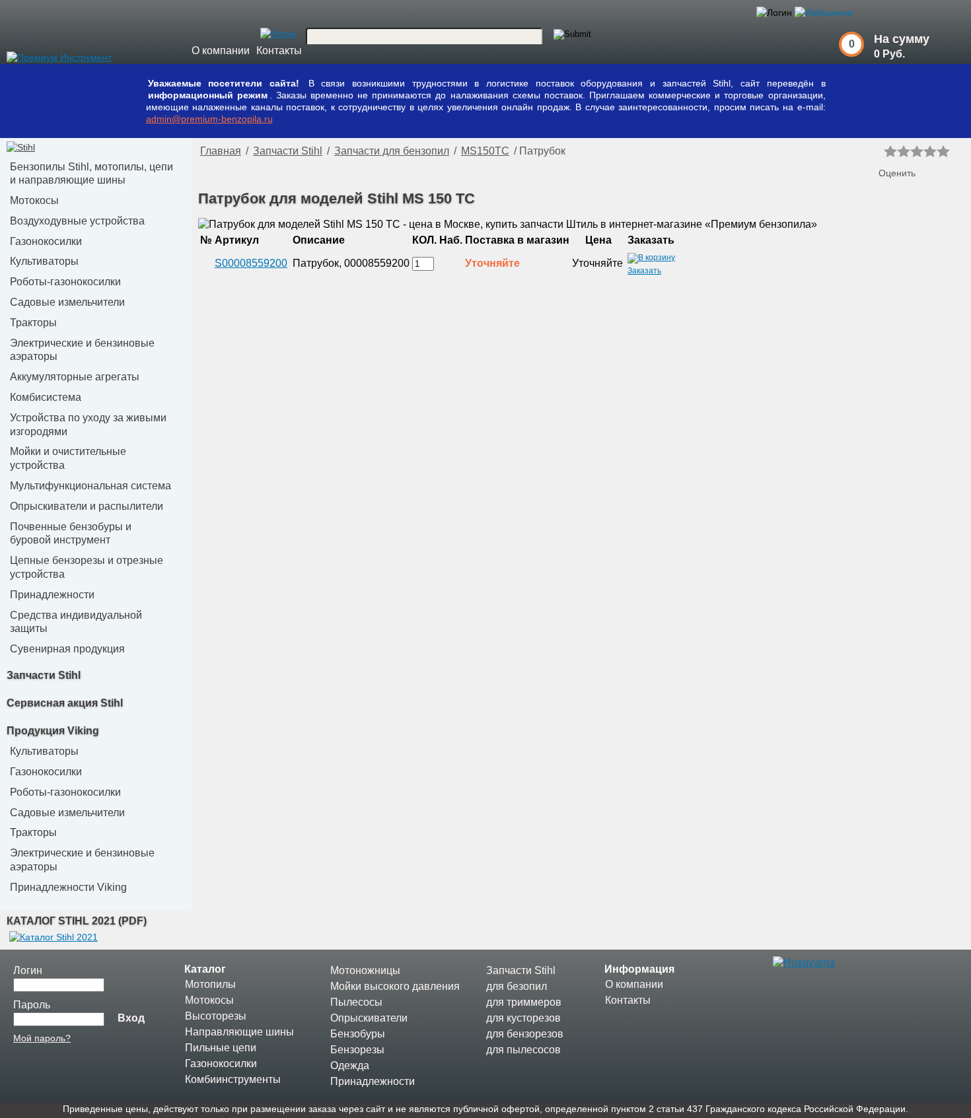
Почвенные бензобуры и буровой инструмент (70, 533)
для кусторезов (523, 1018)
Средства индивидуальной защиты (76, 622)
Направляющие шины (239, 1031)
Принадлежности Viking (68, 887)
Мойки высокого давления (395, 986)
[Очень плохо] (890, 151)
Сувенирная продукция (67, 648)
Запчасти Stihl (44, 675)
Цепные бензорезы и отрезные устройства (86, 567)
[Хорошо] (930, 151)
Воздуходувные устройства (77, 221)
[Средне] (916, 151)
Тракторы (33, 322)
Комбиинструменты (233, 1079)
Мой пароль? (42, 1038)
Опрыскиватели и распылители (86, 506)
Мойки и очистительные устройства (68, 458)
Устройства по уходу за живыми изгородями (88, 424)
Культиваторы (44, 261)
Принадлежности (52, 594)
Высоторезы (215, 1016)
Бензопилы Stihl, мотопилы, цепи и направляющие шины (91, 173)
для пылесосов (523, 1049)
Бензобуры (357, 1033)
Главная (220, 151)
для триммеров (523, 1002)
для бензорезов (524, 1033)
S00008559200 (251, 263)
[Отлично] (943, 151)
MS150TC (485, 151)
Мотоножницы (365, 970)
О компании (221, 50)
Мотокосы (34, 200)
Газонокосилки (46, 241)
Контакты (279, 50)
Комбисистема (45, 397)
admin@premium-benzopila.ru (209, 119)
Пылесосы (356, 1002)
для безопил (516, 986)
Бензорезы (357, 1049)
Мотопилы (210, 984)
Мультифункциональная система (90, 485)
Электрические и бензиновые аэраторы (82, 350)
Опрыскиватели (369, 1018)
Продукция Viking (53, 730)
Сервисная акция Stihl (65, 703)
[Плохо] (903, 151)
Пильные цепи (220, 1047)
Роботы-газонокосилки (65, 281)
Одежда (349, 1065)
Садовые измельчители (67, 302)
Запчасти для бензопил (391, 151)
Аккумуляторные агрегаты (74, 376)
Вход (131, 1018)
